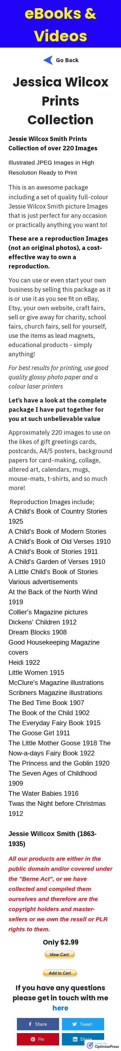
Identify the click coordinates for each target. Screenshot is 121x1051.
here (60, 1008)
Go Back (67, 60)
